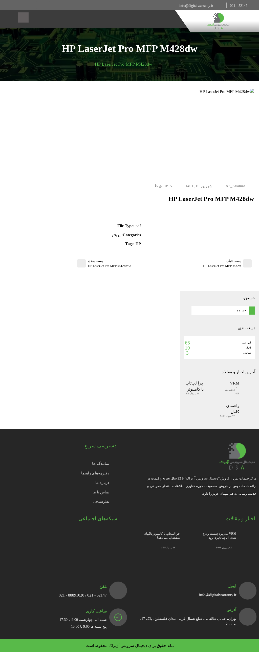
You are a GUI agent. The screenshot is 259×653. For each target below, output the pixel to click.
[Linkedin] (22, 5)
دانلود (131, 212)
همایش (247, 352)
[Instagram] (43, 5)
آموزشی (246, 342)
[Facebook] (53, 5)
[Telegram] (33, 5)
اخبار (248, 347)
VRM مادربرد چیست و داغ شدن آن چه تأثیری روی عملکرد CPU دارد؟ (219, 538)
